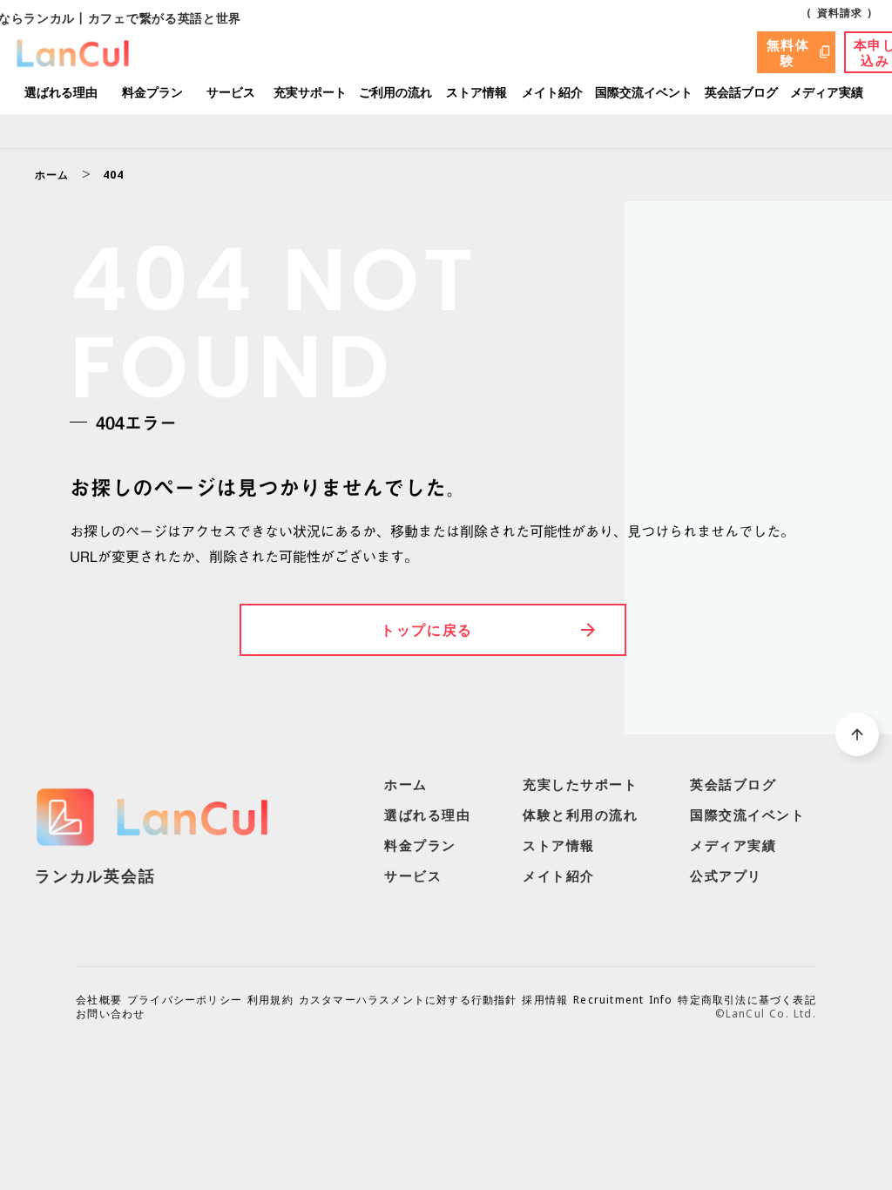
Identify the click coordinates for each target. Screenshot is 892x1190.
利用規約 (270, 1000)
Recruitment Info (622, 1000)
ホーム (52, 175)
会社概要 (99, 1000)
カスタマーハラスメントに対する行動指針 (408, 1000)
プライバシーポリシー (184, 1000)
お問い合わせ (110, 1014)
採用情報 (545, 1000)
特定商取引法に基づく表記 (746, 1000)
